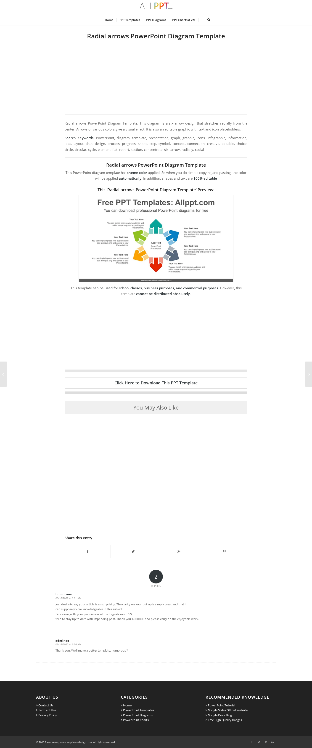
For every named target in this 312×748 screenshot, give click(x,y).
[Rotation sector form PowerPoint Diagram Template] (308, 374)
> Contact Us (44, 705)
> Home (126, 705)
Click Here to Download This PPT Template (156, 383)
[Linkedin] (272, 742)
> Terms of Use (46, 710)
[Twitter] (258, 742)
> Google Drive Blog (219, 715)
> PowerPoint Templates (137, 710)
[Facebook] (252, 742)
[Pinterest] (265, 742)
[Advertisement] (156, 80)
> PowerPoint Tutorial (220, 705)
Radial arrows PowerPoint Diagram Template (156, 36)
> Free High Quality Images (224, 720)
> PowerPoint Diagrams (137, 715)
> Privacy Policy (46, 715)
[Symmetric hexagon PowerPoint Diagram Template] (3, 374)
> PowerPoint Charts (135, 720)
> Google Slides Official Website (227, 710)
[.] (201, 20)
